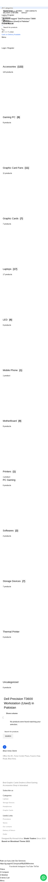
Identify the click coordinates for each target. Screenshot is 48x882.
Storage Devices (8, 802)
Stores (5, 823)
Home (5, 16)
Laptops (5, 799)
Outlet (5, 834)
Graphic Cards (8, 810)
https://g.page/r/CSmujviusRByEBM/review (17, 864)
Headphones (7, 806)
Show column (12, 713)
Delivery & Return (9, 830)
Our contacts (7, 826)
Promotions (7, 819)
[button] (43, 877)
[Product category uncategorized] (24, 356)
